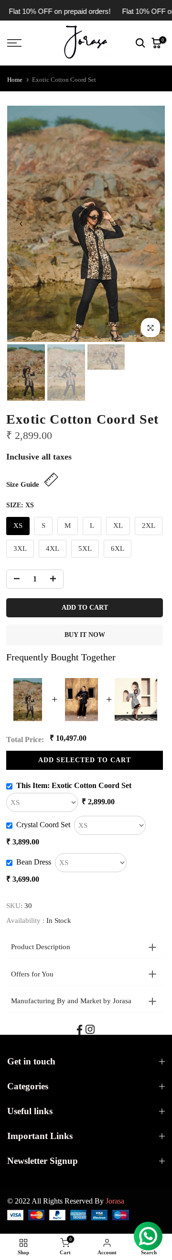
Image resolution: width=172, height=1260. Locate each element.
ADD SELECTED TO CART (84, 760)
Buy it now (84, 634)
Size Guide (22, 484)
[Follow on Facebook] (80, 1030)
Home (14, 79)
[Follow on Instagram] (90, 1029)
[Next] (150, 224)
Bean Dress (33, 862)
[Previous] (21, 224)
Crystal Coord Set (43, 825)
